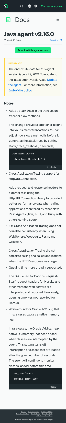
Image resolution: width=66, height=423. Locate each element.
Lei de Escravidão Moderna (44, 416)
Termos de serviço (33, 412)
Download (54, 40)
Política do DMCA (46, 412)
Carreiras (23, 412)
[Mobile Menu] (58, 19)
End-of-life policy (19, 90)
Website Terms (35, 414)
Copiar (53, 167)
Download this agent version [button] (33, 50)
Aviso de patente (47, 414)
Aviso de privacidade (22, 414)
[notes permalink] (15, 103)
